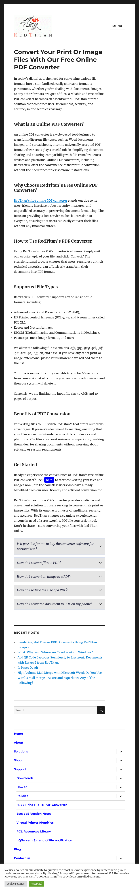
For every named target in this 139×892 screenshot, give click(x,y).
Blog (17, 849)
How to (21, 787)
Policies (22, 796)
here (49, 480)
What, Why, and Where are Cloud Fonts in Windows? (55, 652)
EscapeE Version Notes (33, 813)
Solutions (21, 751)
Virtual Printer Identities (35, 822)
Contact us (22, 858)
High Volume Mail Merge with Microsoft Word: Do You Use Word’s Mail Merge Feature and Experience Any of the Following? (60, 678)
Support (20, 769)
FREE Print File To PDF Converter (41, 805)
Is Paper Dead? (28, 667)
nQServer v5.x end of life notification (44, 840)
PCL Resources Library (33, 831)
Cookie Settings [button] (16, 883)
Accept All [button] (36, 883)
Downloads (24, 778)
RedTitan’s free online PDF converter (40, 200)
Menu (117, 26)
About (18, 742)
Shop (18, 760)
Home (18, 733)
